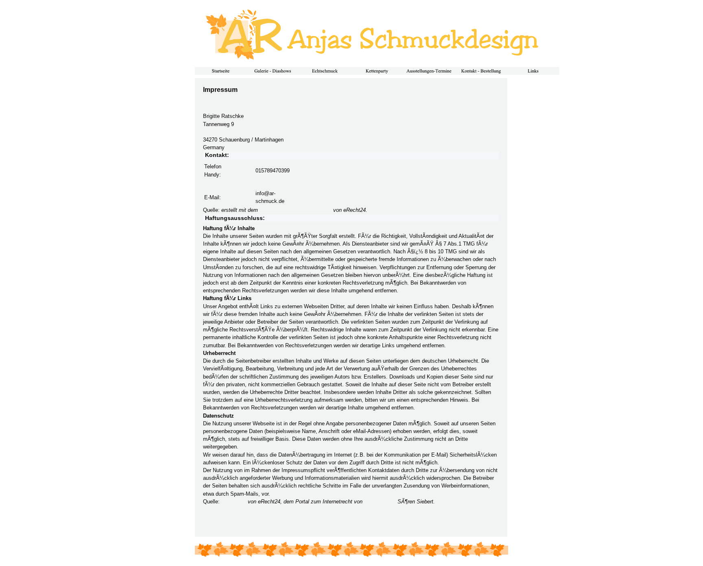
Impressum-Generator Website (296, 210)
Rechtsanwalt (380, 502)
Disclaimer (233, 502)
